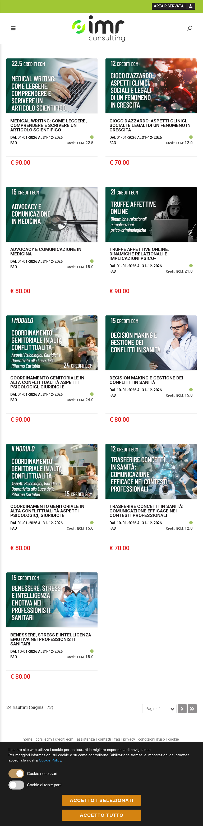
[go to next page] (182, 708)
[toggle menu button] (13, 28)
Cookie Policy (50, 760)
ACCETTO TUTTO (101, 815)
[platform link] (98, 28)
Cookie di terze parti (44, 785)
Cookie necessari (42, 773)
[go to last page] (192, 708)
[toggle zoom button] (189, 28)
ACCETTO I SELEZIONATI (101, 800)
